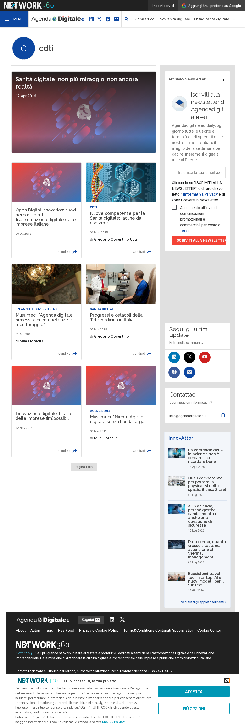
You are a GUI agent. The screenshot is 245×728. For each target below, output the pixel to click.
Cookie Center (209, 630)
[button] (14, 19)
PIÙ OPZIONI (194, 708)
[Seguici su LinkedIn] (174, 357)
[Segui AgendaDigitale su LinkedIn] (112, 620)
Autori (35, 630)
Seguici (88, 619)
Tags (49, 630)
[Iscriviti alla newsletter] (189, 372)
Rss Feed (66, 630)
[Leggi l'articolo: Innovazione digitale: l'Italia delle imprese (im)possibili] (46, 411)
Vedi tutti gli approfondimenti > (204, 602)
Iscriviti (201, 240)
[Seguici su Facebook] (174, 372)
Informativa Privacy (200, 194)
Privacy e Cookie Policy (99, 630)
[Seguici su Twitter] (189, 357)
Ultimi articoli (145, 19)
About (21, 630)
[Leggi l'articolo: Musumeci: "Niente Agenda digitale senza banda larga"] (121, 411)
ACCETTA (194, 691)
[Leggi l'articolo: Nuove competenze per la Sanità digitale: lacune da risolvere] (121, 210)
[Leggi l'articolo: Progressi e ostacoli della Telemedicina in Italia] (121, 312)
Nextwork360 (26, 653)
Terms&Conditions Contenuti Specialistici (158, 630)
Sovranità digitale (175, 19)
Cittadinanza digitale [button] (211, 19)
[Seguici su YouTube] (205, 357)
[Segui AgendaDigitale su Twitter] (122, 620)
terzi (184, 230)
